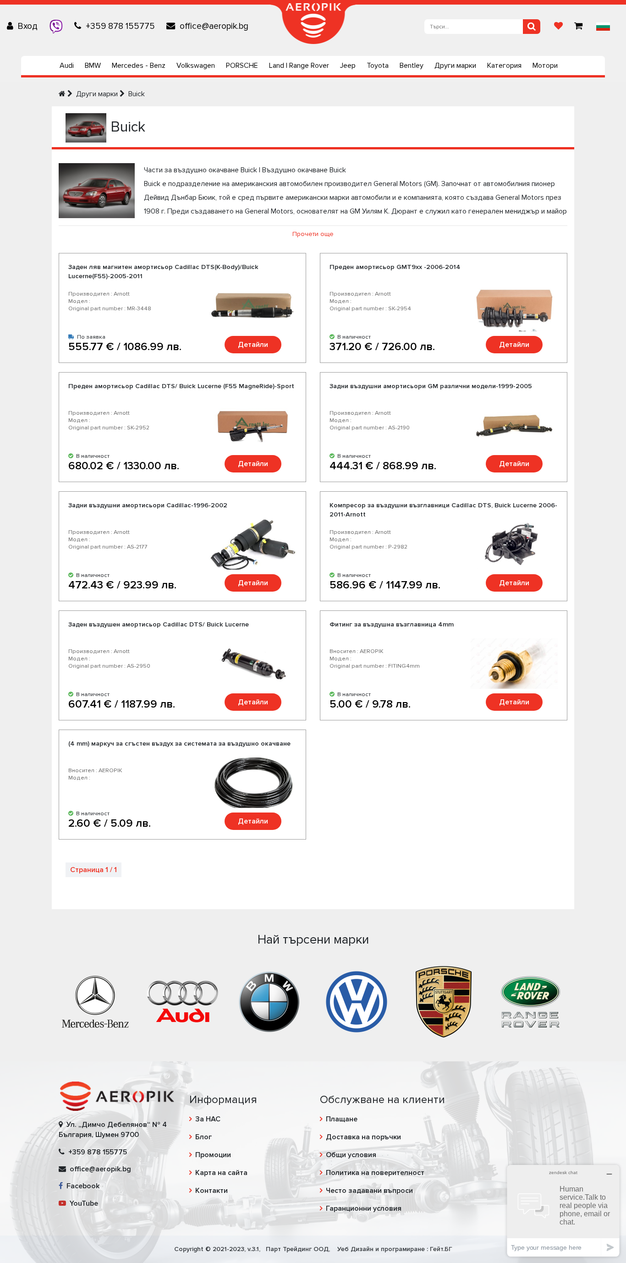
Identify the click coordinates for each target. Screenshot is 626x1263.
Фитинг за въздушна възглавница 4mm (391, 624)
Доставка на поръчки (363, 1137)
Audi (67, 65)
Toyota (378, 65)
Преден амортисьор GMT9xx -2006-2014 (395, 267)
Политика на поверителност (375, 1172)
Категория (504, 65)
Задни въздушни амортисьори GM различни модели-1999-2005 (430, 386)
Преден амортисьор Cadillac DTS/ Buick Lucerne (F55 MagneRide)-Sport (181, 386)
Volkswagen (195, 65)
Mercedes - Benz (138, 65)
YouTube (82, 1203)
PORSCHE (242, 65)
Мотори (545, 65)
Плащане (341, 1119)
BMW (93, 65)
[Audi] (182, 1000)
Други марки (455, 65)
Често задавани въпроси (369, 1190)
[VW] (356, 1000)
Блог (203, 1137)
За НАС (207, 1119)
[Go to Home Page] (62, 94)
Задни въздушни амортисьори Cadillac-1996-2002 (147, 505)
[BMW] (269, 1000)
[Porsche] (443, 1000)
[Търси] (531, 26)
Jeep (348, 65)
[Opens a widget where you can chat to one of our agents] (563, 1210)
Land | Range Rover (299, 65)
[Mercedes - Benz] (95, 1000)
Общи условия (351, 1154)
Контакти (211, 1190)
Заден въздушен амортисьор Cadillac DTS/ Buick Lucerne (158, 624)
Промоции (213, 1154)
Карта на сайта (221, 1172)
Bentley (411, 65)
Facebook (81, 1186)
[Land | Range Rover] (530, 1000)
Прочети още (313, 234)
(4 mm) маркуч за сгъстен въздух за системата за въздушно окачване (179, 743)
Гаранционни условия (363, 1208)
